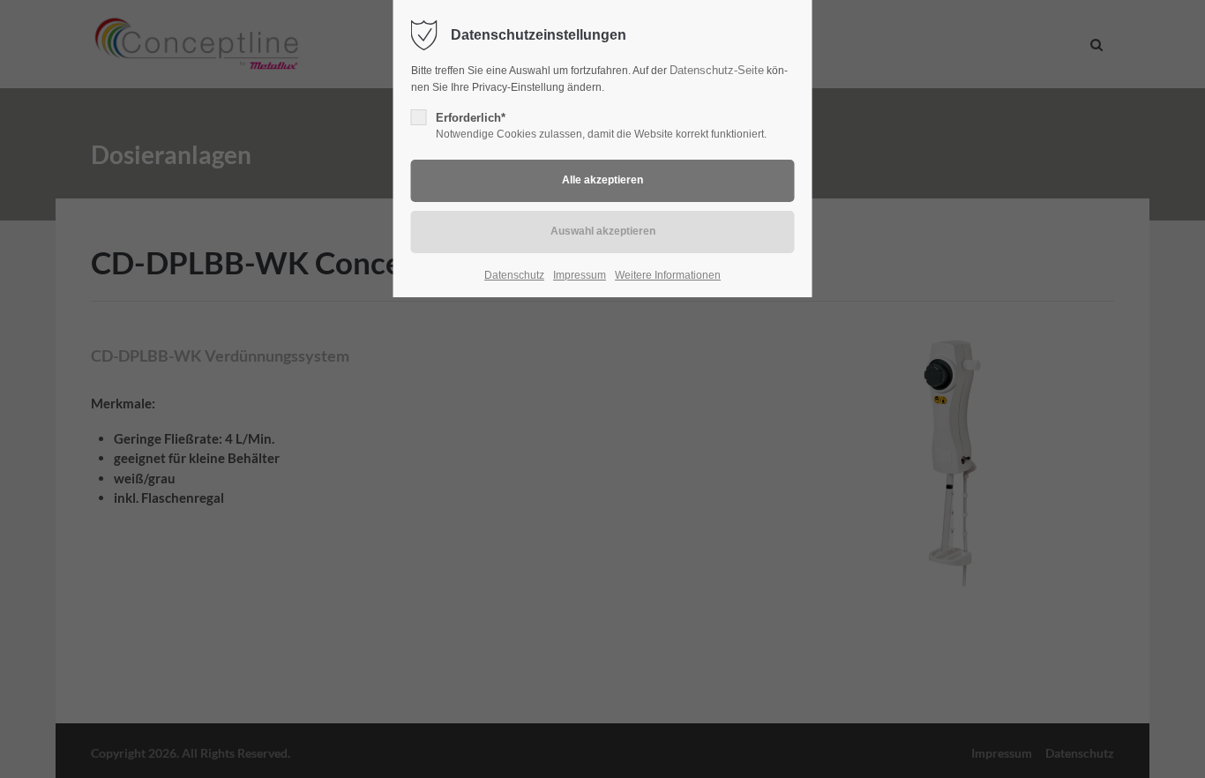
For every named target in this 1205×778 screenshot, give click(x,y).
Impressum (579, 275)
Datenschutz (514, 275)
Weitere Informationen (668, 275)
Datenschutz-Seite (717, 70)
